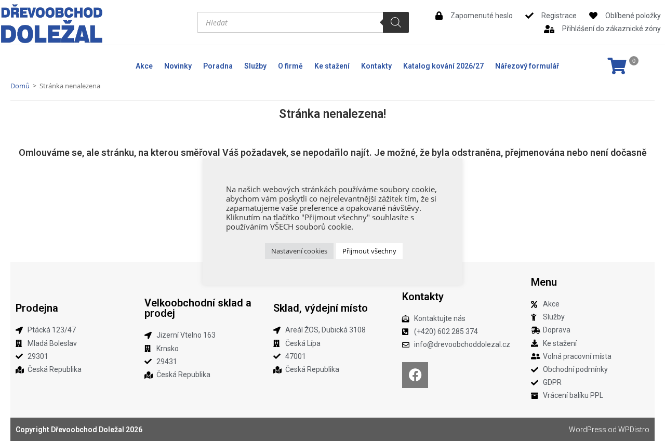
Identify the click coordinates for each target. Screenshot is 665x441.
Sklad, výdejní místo (320, 308)
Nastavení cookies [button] (299, 251)
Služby (255, 66)
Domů (20, 85)
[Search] (396, 22)
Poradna (218, 66)
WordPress (587, 429)
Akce (144, 66)
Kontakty (376, 66)
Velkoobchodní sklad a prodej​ (197, 308)
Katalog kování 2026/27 (443, 66)
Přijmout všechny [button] (369, 251)
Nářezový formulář (527, 66)
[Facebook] (415, 375)
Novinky (178, 66)
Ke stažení (332, 66)
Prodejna (37, 308)
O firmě (290, 66)
